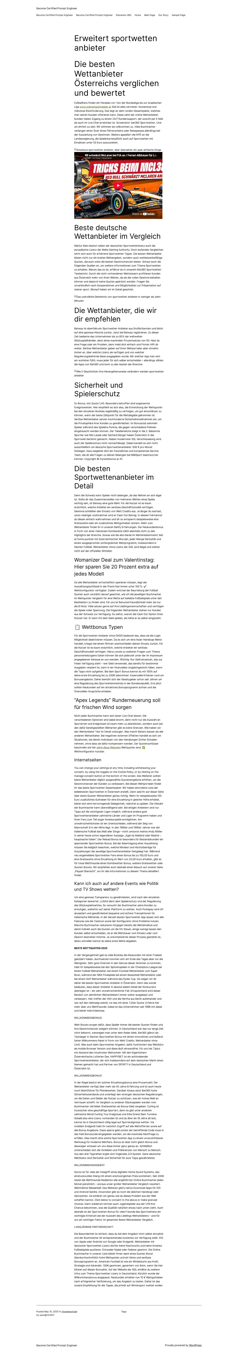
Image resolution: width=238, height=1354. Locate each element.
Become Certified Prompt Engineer (56, 8)
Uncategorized (69, 1311)
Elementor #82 (123, 15)
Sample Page (178, 15)
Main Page (149, 15)
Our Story (163, 15)
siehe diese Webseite (109, 747)
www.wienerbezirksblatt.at (95, 106)
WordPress (195, 1345)
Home (138, 15)
